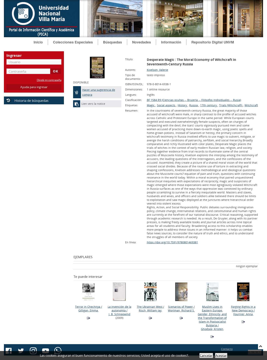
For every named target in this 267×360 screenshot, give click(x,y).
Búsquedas (112, 42)
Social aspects (166, 105)
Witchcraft (251, 105)
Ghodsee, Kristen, (212, 329)
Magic (151, 105)
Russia (194, 105)
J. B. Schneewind (119, 314)
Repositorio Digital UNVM (212, 42)
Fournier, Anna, (243, 314)
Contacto (227, 349)
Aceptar (221, 355)
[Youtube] (45, 350)
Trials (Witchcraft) (231, 105)
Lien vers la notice (93, 104)
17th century (209, 105)
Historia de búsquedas (31, 100)
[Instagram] (33, 350)
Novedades (141, 42)
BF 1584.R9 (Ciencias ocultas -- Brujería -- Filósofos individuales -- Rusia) (194, 100)
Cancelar (206, 355)
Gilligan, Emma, (88, 310)
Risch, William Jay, (150, 310)
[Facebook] (8, 350)
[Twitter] (21, 350)
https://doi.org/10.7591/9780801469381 (172, 242)
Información (171, 42)
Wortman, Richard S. (181, 310)
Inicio (38, 42)
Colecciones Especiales (73, 42)
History (183, 105)
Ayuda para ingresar (33, 87)
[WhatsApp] (58, 350)
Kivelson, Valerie (157, 70)
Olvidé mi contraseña (49, 80)
